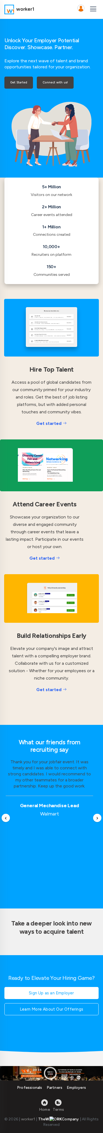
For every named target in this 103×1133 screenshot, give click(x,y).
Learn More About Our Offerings (51, 1009)
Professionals (29, 1087)
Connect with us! (55, 82)
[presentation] (6, 818)
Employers (76, 1087)
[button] (81, 9)
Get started (49, 423)
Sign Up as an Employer (51, 993)
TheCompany (58, 1119)
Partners (55, 1087)
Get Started (18, 82)
